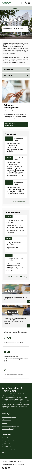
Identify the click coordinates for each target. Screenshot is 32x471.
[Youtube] (9, 468)
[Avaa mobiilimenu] (29, 3)
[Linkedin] (3, 468)
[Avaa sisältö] (28, 69)
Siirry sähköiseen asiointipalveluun (10, 124)
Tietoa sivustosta (18, 461)
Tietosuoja (4, 461)
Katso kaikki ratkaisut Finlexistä (16, 277)
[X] (6, 468)
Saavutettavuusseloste (8, 464)
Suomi (25, 4)
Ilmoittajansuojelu (19, 464)
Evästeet (11, 461)
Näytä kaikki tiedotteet (19, 201)
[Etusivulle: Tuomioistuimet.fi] (9, 3)
